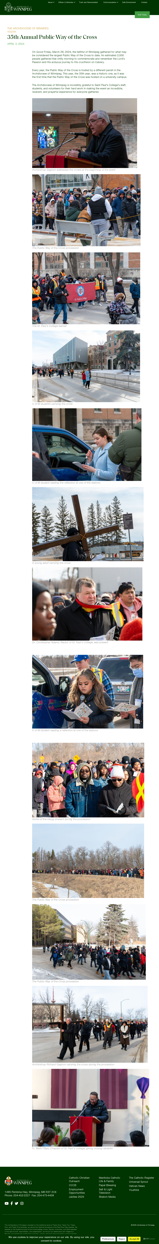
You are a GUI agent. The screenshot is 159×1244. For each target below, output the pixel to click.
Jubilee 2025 (76, 1196)
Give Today (142, 14)
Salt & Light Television (105, 1191)
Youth (11, 31)
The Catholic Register (141, 1177)
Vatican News (137, 1186)
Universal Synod (138, 1181)
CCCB (72, 1185)
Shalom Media (107, 1196)
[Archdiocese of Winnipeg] (18, 7)
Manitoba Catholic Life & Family (109, 1179)
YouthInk (134, 1190)
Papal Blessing (107, 1185)
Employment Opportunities (77, 1191)
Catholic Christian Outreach (79, 1179)
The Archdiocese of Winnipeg (28, 28)
